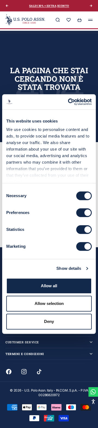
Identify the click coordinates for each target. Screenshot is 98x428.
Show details (68, 268)
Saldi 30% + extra (43, 6)
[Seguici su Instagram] (24, 371)
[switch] (84, 212)
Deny (49, 321)
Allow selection (49, 303)
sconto (63, 6)
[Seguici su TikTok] (39, 371)
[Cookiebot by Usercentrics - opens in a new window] (69, 101)
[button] (93, 401)
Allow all (49, 285)
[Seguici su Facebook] (8, 371)
